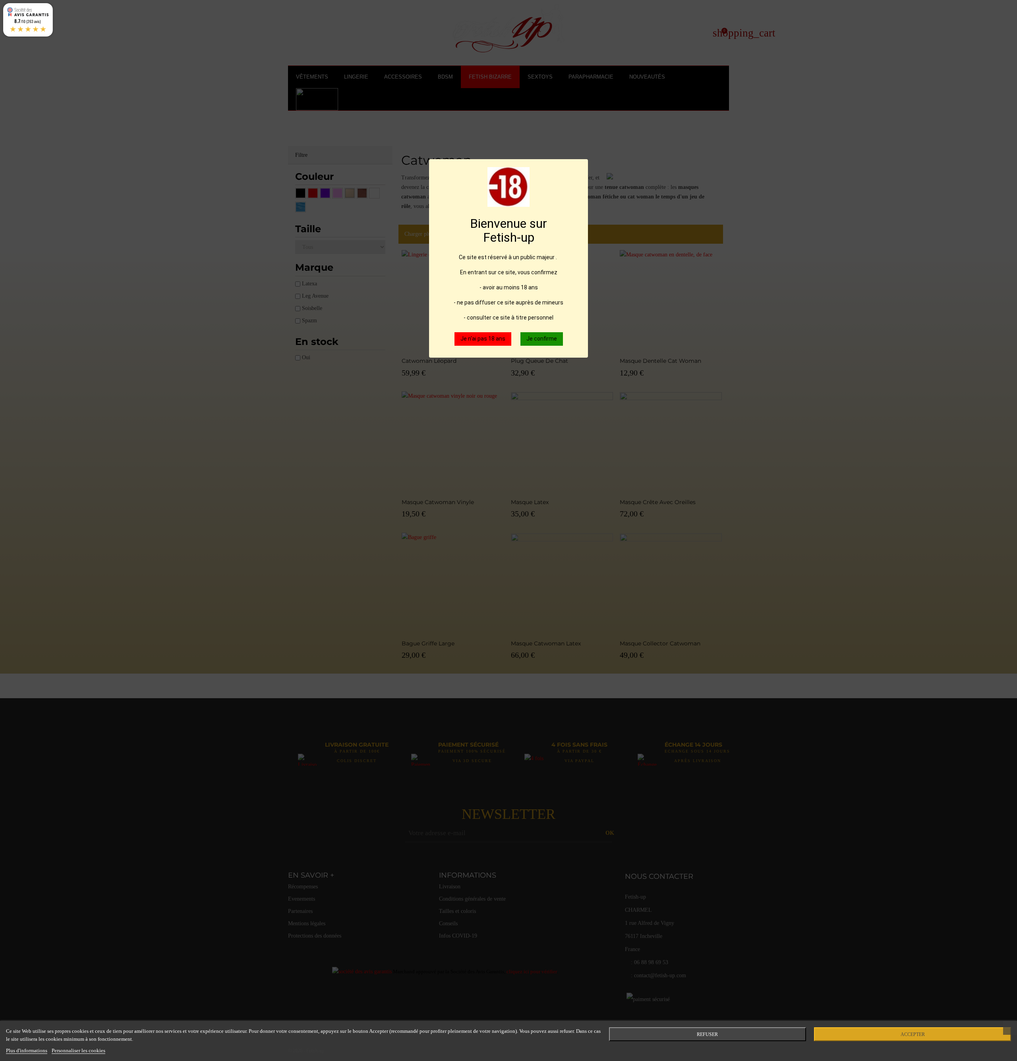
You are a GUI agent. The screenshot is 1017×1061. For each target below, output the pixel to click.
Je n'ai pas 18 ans (482, 338)
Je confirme (541, 338)
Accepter (913, 1034)
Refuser (707, 1034)
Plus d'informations (26, 1050)
